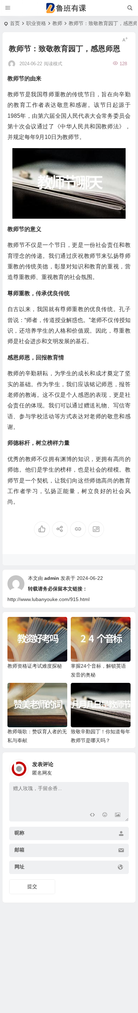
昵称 (19, 833)
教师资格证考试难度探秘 (34, 666)
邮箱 (19, 850)
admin (51, 578)
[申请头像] (121, 767)
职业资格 (36, 23)
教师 (57, 23)
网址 (19, 866)
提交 (32, 886)
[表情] (105, 815)
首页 (15, 23)
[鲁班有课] (69, 8)
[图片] (117, 815)
